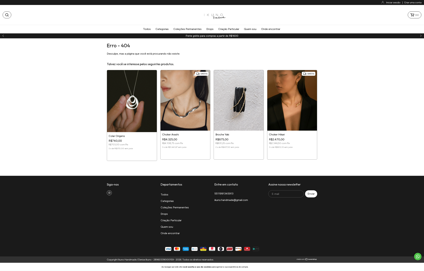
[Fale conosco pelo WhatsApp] (418, 256)
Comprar (132, 155)
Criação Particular (228, 29)
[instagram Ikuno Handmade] (109, 192)
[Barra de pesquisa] (7, 14)
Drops (209, 29)
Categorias (162, 29)
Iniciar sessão (393, 2)
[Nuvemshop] (306, 259)
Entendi (257, 267)
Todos (147, 29)
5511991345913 (223, 193)
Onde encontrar (270, 29)
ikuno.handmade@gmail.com (231, 200)
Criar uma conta (413, 2)
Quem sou (250, 29)
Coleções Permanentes (187, 29)
